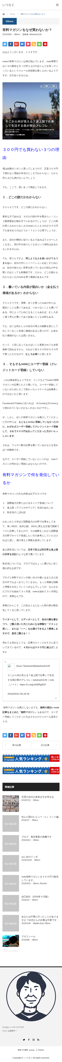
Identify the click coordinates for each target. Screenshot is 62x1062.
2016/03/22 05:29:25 (18, 693)
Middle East (38, 923)
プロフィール (28, 936)
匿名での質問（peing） (27, 1050)
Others (17, 34)
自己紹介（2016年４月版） (35, 896)
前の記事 (16, 745)
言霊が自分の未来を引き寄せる (37, 797)
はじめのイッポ (29, 856)
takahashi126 (35, 34)
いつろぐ (28, 1058)
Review (43, 883)
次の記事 (45, 745)
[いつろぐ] (8, 4)
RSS (38, 1040)
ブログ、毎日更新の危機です (36, 836)
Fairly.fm (41, 1050)
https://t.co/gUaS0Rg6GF (33, 684)
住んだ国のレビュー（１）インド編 (40, 816)
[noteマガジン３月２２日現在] (31, 138)
